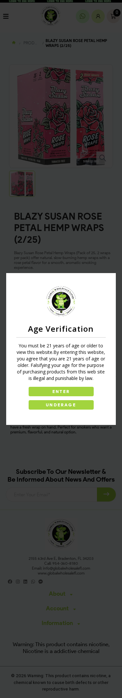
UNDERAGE (61, 404)
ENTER (61, 391)
